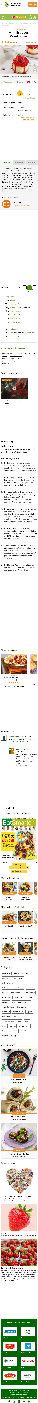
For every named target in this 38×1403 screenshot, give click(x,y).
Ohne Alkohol (7, 997)
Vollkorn (5, 993)
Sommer (13, 1026)
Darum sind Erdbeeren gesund (12, 1268)
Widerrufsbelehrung (19, 1395)
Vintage (14, 1036)
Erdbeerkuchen (7, 983)
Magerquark (14, 304)
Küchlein (25, 973)
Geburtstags (25, 1031)
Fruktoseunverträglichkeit (21, 1002)
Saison (4, 1026)
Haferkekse (14, 300)
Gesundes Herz (22, 1007)
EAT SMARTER (21, 749)
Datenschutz (24, 1390)
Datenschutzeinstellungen (19, 1393)
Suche (30, 18)
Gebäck (16, 973)
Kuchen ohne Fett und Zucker (12, 978)
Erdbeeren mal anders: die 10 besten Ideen (16, 1196)
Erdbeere (18, 353)
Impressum (13, 1390)
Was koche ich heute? (19, 1117)
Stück (29, 291)
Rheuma (17, 1016)
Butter (12, 296)
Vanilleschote (15, 315)
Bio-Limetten (15, 318)
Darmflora (5, 1002)
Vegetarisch (19, 997)
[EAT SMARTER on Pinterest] (14, 1401)
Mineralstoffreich (29, 993)
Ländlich (5, 1036)
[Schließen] (1, 4)
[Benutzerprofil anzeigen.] (11, 753)
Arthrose (29, 997)
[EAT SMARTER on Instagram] (19, 1401)
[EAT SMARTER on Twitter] (24, 1401)
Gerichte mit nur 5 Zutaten (19, 1154)
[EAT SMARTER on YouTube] (29, 1401)
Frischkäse (14, 307)
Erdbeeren (14, 329)
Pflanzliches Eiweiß (25, 926)
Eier (11, 325)
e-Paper (34, 862)
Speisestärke (15, 322)
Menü (3, 18)
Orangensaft (14, 336)
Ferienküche (6, 1031)
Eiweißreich (9, 926)
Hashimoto (6, 1012)
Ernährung (30, 988)
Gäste (16, 1031)
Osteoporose (6, 1016)
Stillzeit (27, 1021)
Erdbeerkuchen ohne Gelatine (13, 988)
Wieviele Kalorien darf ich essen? (28, 118)
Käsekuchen (6, 973)
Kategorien (30, 1397)
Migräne (29, 1012)
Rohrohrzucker (16, 311)
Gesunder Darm (8, 1007)
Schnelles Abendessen (19, 1079)
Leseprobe (4, 862)
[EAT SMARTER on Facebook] (9, 1401)
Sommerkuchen (24, 1026)
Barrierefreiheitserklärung (13, 1397)
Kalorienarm (15, 993)
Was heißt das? (29, 98)
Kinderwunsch (18, 1012)
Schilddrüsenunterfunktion (12, 1021)
